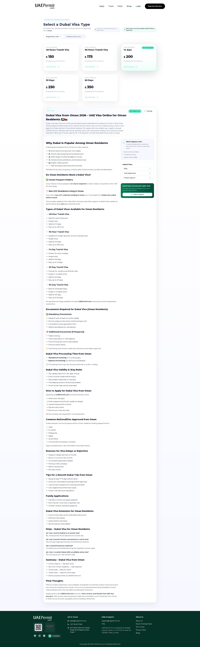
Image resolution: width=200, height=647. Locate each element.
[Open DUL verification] (50, 627)
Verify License (114, 633)
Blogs (129, 6)
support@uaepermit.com (111, 621)
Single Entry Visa (53, 37)
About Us (139, 621)
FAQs (125, 168)
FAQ (103, 624)
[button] (61, 57)
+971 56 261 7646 (76, 624)
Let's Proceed (51, 67)
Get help (149, 111)
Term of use (140, 627)
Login (138, 6)
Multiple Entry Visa (74, 37)
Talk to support (138, 194)
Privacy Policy (141, 630)
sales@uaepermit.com (78, 621)
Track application (130, 173)
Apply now (136, 111)
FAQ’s (120, 6)
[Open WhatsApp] (38, 627)
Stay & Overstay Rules (144, 624)
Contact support (129, 178)
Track (110, 6)
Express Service (155, 6)
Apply (101, 6)
